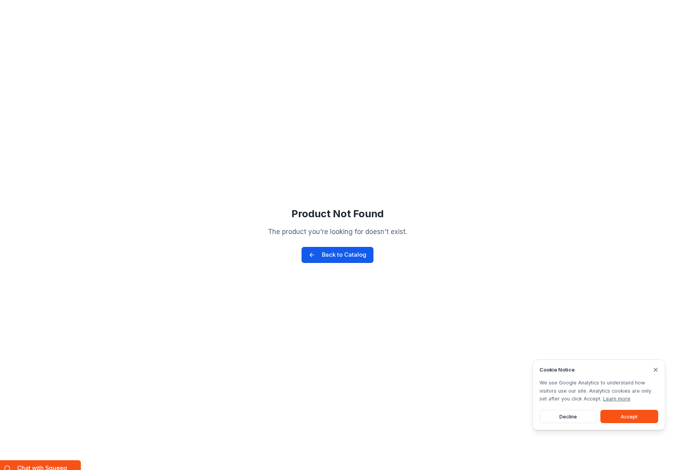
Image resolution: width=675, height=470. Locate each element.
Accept (629, 417)
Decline (568, 417)
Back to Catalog (344, 254)
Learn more (616, 399)
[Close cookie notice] (656, 370)
